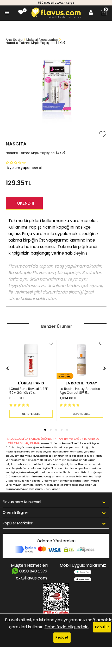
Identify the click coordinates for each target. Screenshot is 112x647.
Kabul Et (102, 627)
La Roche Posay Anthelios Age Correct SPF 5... (80, 391)
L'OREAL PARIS (31, 383)
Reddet (62, 637)
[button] (16, 162)
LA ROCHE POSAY (81, 383)
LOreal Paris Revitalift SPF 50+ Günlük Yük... (28, 391)
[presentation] (2, 376)
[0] (21, 12)
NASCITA (16, 144)
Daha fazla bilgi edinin (67, 627)
